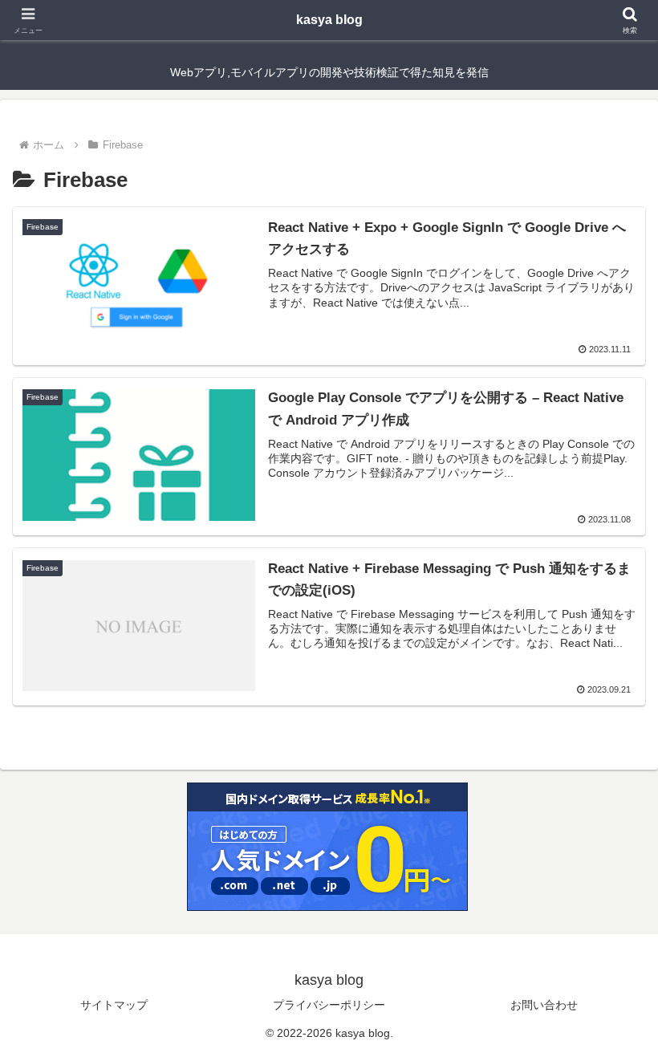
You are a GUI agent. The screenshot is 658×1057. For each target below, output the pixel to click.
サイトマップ (114, 1004)
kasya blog (329, 19)
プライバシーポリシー (329, 1004)
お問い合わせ (544, 1004)
